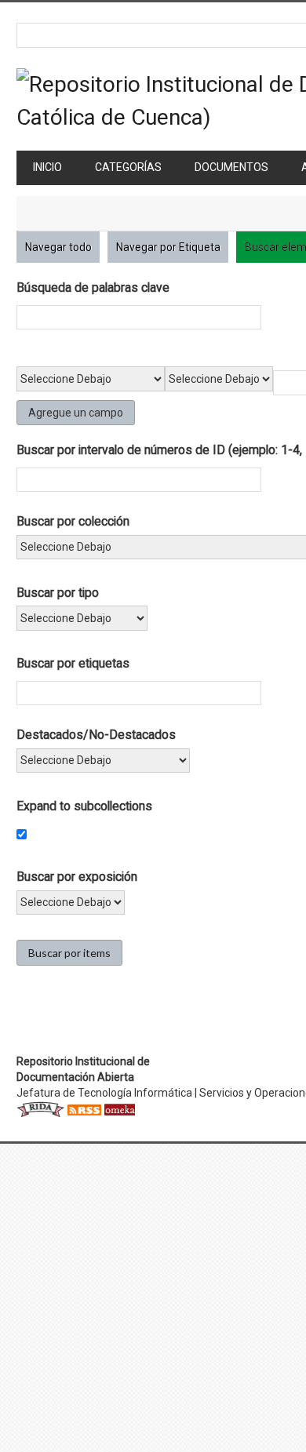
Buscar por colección (72, 521)
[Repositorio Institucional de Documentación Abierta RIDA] (40, 1108)
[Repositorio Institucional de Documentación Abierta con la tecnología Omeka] (119, 1108)
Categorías (128, 167)
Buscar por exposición (76, 876)
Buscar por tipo (57, 592)
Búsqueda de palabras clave (92, 287)
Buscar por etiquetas (72, 663)
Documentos (231, 167)
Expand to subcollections (84, 806)
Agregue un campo (75, 412)
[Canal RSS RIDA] (84, 1108)
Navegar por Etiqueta (168, 247)
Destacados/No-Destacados (96, 734)
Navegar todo (58, 247)
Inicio (47, 167)
